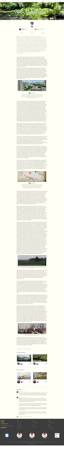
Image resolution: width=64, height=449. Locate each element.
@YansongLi (20, 398)
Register (21, 416)
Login (24, 416)
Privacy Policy (50, 427)
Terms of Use (50, 426)
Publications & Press (20, 427)
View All (26, 352)
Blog (34, 426)
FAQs (18, 428)
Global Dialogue (35, 427)
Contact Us (19, 429)
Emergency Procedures (52, 428)
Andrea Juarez (21, 391)
